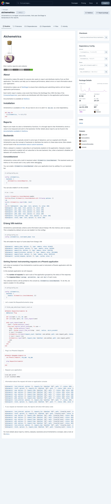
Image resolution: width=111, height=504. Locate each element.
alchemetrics (8, 12)
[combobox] (34, 3)
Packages (74, 3)
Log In (105, 3)
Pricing (83, 3)
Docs (91, 3)
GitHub (81, 123)
